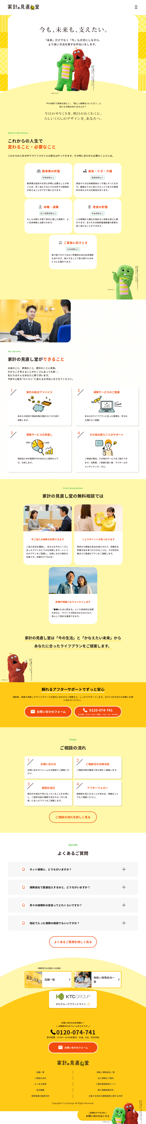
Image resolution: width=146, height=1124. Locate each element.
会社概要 (40, 1090)
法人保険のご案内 (106, 1078)
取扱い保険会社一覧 (106, 1072)
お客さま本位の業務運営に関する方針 (106, 1096)
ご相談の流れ (40, 1078)
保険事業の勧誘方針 (40, 1096)
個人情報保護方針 (106, 1090)
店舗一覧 (40, 1072)
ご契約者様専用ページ (106, 1084)
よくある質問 (40, 1084)
